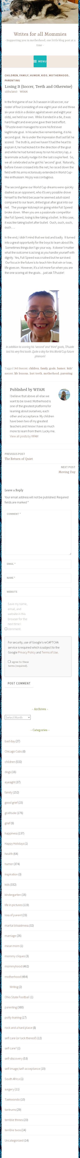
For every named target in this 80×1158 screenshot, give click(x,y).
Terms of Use (50, 652)
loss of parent (13, 915)
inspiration (11, 874)
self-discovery (14, 1058)
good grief (11, 802)
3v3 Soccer (20, 368)
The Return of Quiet (19, 456)
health (9, 854)
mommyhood (13, 966)
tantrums (10, 1110)
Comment (14, 514)
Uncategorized (14, 1140)
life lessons (21, 373)
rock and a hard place (18, 1028)
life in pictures (13, 905)
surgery (9, 1089)
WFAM (24, 91)
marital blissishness (17, 925)
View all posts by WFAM (24, 436)
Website (12, 591)
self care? (11, 1048)
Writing (14, 987)
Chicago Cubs (13, 751)
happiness (11, 833)
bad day (10, 741)
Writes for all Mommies (40, 34)
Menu (42, 61)
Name (11, 577)
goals (52, 368)
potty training (13, 1017)
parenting (12, 80)
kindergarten (13, 895)
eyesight (10, 782)
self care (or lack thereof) (21, 1038)
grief (7, 823)
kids (44, 75)
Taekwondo (12, 1099)
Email (11, 564)
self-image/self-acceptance (22, 1069)
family (24, 75)
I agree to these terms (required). (18, 664)
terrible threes (14, 1120)
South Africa (12, 1079)
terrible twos (13, 1130)
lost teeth (36, 373)
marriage (10, 936)
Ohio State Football (17, 997)
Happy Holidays (14, 843)
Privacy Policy (27, 652)
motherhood (59, 75)
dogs (8, 772)
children (11, 75)
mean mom (12, 946)
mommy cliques (15, 956)
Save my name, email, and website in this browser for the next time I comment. (17, 616)
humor (35, 75)
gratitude (10, 813)
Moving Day (67, 469)
